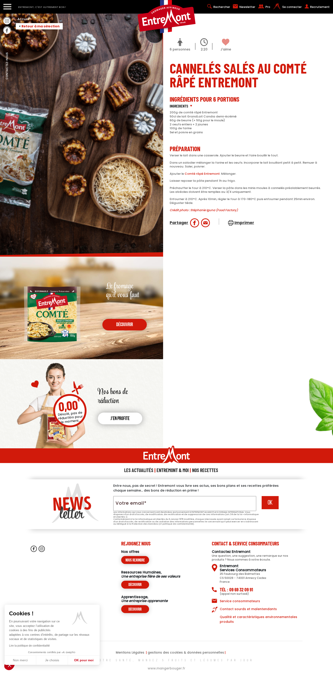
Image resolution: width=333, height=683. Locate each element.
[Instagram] (7, 20)
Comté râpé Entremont (202, 174)
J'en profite (120, 418)
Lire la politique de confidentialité (29, 645)
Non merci (20, 660)
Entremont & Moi (173, 470)
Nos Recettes (205, 470)
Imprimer (244, 222)
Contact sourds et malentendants (248, 609)
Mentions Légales (130, 652)
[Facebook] (7, 30)
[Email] (205, 222)
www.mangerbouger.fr (166, 668)
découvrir (124, 324)
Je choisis (52, 660)
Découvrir (135, 585)
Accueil (25, 19)
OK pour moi (84, 660)
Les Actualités (138, 470)
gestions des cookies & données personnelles (186, 652)
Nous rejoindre (135, 560)
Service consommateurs (240, 601)
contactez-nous (7, 75)
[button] (9, 665)
